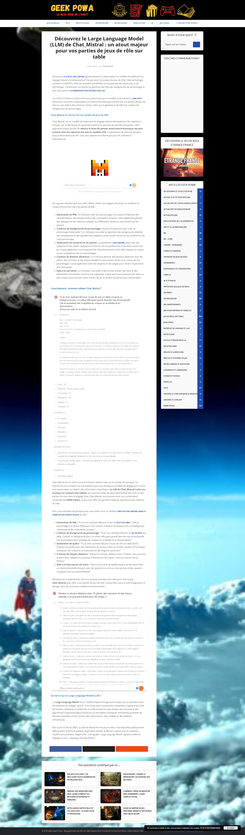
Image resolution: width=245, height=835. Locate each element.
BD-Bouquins (121, 23)
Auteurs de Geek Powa (174, 831)
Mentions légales (194, 831)
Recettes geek (82, 23)
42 (152, 23)
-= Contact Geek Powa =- (187, 23)
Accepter (231, 828)
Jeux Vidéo (164, 23)
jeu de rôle (137, 533)
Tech (68, 23)
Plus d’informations (210, 828)
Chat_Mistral (118, 243)
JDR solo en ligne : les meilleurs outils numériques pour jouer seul (81, 777)
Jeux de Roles (53, 23)
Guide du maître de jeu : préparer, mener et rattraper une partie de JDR (137, 811)
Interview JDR (101, 23)
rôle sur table (123, 522)
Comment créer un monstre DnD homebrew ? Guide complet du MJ (136, 794)
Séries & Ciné (139, 23)
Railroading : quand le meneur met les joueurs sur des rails (136, 777)
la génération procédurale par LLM (87, 90)
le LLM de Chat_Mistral (74, 76)
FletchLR (108, 66)
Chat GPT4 (136, 98)
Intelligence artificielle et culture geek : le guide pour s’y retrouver (80, 811)
